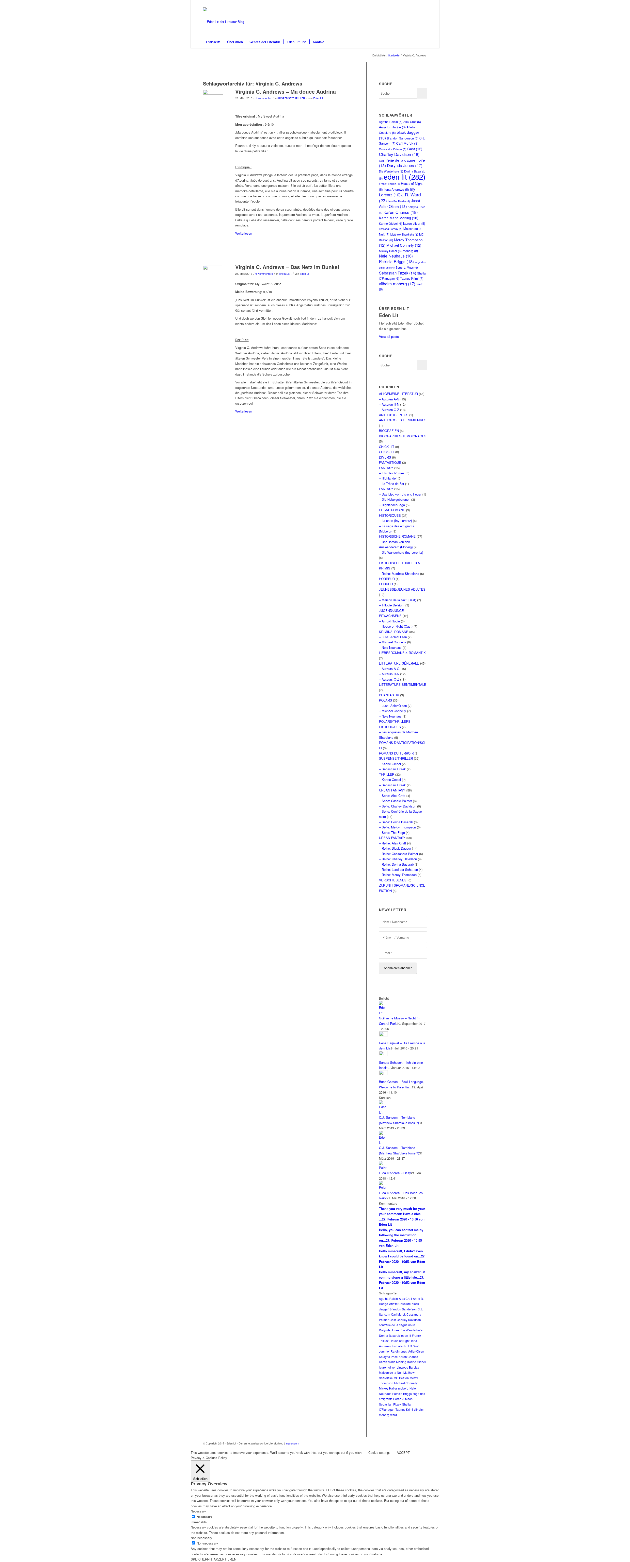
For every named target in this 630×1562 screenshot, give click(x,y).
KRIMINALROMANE (393, 631)
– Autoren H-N (389, 404)
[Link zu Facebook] (423, 3)
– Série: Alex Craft (392, 795)
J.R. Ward (414, 1346)
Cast (414, 148)
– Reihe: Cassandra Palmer (398, 853)
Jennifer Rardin (399, 201)
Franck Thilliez (389, 184)
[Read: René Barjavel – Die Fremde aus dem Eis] (383, 1035)
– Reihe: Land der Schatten (398, 869)
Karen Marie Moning (398, 217)
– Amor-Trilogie (389, 621)
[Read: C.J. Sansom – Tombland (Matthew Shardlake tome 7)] (383, 1142)
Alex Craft (412, 122)
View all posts (389, 336)
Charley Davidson (399, 154)
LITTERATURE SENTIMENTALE (402, 684)
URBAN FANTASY (392, 790)
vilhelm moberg (397, 284)
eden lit (404, 176)
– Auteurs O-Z (389, 679)
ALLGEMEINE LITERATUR (398, 393)
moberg (410, 250)
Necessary (204, 1517)
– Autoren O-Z (389, 409)
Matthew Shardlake (404, 234)
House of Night (400, 1341)
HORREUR (387, 578)
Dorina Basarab (389, 1335)
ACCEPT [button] (403, 1452)
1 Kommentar (263, 98)
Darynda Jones (405, 165)
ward (393, 1415)
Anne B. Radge (392, 127)
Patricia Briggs (396, 261)
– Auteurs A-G (389, 668)
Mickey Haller (390, 251)
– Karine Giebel (390, 763)
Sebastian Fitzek (397, 272)
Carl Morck (407, 143)
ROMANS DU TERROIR (396, 753)
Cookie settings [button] (379, 1452)
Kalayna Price (388, 1357)
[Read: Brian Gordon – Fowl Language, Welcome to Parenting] (383, 1073)
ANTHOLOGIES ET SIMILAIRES (402, 420)
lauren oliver (414, 223)
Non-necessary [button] (201, 1537)
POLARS (385, 700)
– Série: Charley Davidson (397, 806)
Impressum (292, 1443)
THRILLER (285, 273)
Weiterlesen (243, 233)
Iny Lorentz (397, 192)
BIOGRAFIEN (389, 430)
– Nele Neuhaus (390, 647)
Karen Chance (400, 212)
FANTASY (386, 467)
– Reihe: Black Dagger (395, 848)
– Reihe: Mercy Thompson (398, 874)
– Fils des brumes (392, 473)
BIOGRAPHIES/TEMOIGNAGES (402, 436)
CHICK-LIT (386, 446)
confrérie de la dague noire (397, 1325)
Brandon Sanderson (402, 138)
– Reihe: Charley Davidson (398, 859)
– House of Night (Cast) (395, 626)
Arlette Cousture (400, 1304)
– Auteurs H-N (389, 673)
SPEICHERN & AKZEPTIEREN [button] (213, 1559)
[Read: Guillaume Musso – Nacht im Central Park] (383, 1013)
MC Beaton (401, 1378)
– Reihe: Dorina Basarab (396, 864)
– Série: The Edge (392, 832)
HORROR (386, 584)
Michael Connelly (403, 245)
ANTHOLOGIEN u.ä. (393, 414)
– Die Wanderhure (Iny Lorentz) (401, 552)
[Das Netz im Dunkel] (213, 100)
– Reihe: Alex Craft (392, 843)
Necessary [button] (198, 1511)
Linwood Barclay (390, 229)
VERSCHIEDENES (393, 880)
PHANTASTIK (389, 695)
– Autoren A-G (389, 399)
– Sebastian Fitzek (392, 769)
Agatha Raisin (390, 122)
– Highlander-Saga (392, 504)
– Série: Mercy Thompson (397, 827)
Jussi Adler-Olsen (399, 203)
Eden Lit (318, 98)
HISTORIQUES (390, 515)
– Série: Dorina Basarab (396, 822)
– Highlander (388, 478)
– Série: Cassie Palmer (395, 800)
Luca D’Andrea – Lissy (395, 1172)
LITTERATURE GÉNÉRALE (399, 663)
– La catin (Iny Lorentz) (395, 520)
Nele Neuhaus (396, 256)
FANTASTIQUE (390, 462)
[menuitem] (213, 42)
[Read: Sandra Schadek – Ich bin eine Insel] (383, 1054)
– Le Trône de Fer (391, 483)
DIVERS (385, 457)
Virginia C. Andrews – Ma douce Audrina (285, 91)
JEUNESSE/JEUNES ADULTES (402, 589)
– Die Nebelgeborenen (394, 499)
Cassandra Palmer (392, 149)
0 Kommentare (264, 273)
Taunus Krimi (411, 278)
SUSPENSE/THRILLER (291, 98)
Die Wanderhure (411, 1330)
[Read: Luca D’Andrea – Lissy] (383, 1167)
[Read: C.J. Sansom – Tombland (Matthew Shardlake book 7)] (383, 1112)
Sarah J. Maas (407, 267)
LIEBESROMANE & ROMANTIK (402, 652)
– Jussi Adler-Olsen (393, 637)
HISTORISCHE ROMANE (397, 536)
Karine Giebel (390, 223)
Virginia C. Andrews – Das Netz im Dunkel (287, 267)
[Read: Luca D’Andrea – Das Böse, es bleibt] (383, 1187)
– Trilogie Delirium (391, 605)
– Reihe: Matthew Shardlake (399, 573)
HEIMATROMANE (392, 510)
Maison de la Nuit (390, 1372)
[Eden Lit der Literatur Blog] (223, 21)
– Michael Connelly (392, 642)
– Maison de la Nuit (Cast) (397, 600)
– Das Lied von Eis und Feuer (400, 494)
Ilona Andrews (396, 189)
